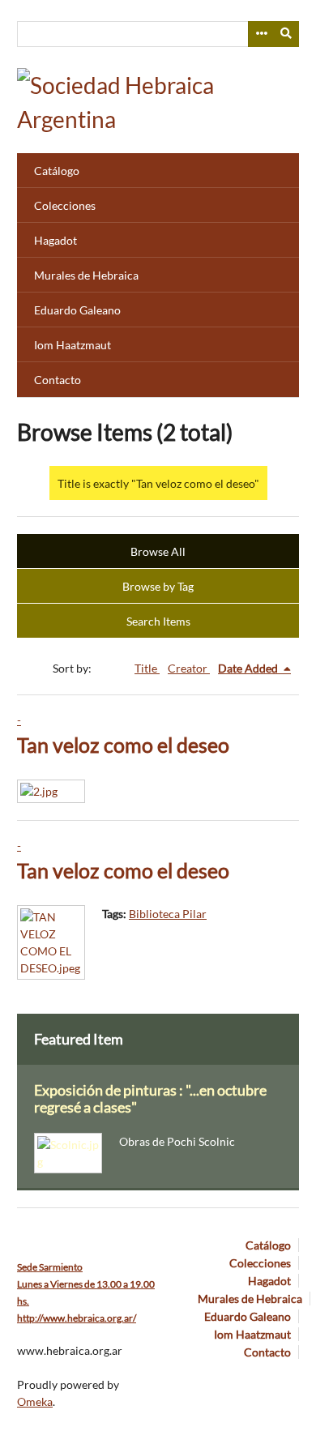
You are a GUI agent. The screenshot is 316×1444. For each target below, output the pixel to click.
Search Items (158, 621)
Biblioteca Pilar (168, 914)
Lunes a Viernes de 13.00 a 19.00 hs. (86, 1284)
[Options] (261, 34)
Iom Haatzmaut (72, 345)
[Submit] (287, 34)
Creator (189, 668)
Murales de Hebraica (86, 275)
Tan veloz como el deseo (123, 745)
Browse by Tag (158, 586)
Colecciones (65, 205)
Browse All (158, 551)
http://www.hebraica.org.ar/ (76, 1318)
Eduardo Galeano (77, 310)
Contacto (57, 380)
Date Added (249, 668)
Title (147, 668)
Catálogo (56, 170)
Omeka (35, 1401)
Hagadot (55, 240)
